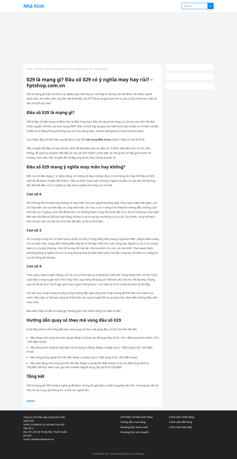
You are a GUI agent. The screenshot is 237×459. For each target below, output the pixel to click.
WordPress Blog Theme (121, 453)
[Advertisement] (118, 36)
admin (31, 401)
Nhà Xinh (33, 6)
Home (29, 69)
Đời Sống (39, 69)
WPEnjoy (140, 453)
